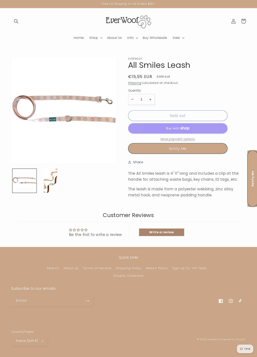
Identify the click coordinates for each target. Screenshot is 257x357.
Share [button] (138, 162)
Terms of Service (97, 268)
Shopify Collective (128, 275)
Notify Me (177, 148)
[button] (16, 21)
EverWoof (213, 339)
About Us (70, 268)
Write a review (161, 232)
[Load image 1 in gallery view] (24, 181)
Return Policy (157, 268)
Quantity (134, 90)
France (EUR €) (27, 341)
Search (53, 268)
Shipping (134, 83)
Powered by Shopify (233, 339)
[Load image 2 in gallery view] (51, 181)
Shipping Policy (128, 268)
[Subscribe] (87, 301)
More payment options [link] (178, 139)
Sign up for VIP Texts (189, 268)
